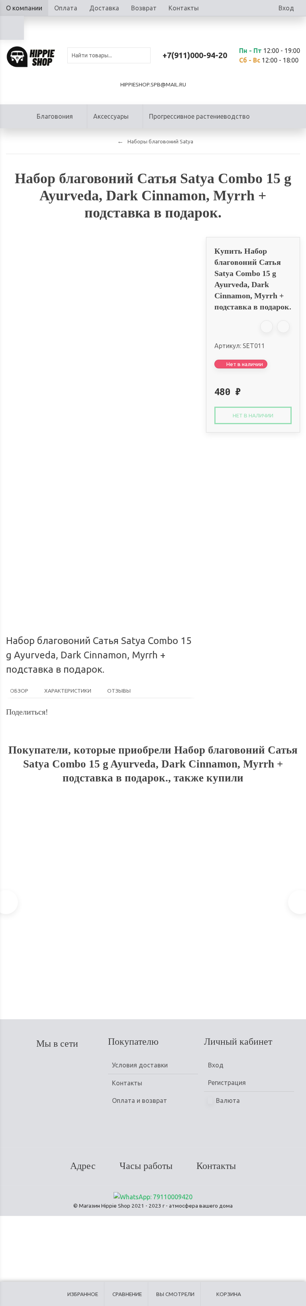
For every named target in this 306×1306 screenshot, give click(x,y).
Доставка (104, 8)
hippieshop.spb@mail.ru (153, 84)
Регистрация (227, 1082)
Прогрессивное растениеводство (199, 116)
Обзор (19, 690)
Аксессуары (111, 116)
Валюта (227, 1100)
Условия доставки (140, 1065)
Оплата (65, 8)
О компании (24, 8)
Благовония (55, 116)
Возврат (144, 8)
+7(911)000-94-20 (195, 55)
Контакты (184, 8)
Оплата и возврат (139, 1100)
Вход (286, 8)
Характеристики (67, 690)
